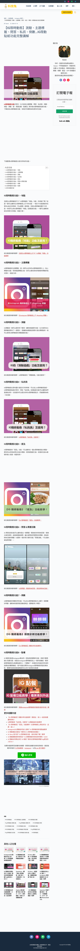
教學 (67, 6)
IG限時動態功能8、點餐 (13, 186)
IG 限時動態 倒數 (32, 819)
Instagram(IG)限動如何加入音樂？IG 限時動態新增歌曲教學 (27, 729)
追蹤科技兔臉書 (67, 12)
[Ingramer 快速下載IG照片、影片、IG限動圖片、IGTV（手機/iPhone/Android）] (44, 885)
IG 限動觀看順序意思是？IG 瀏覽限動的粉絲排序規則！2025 (27, 737)
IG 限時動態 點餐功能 (23, 832)
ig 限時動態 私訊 (35, 829)
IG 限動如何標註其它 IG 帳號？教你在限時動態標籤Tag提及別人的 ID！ (8, 875)
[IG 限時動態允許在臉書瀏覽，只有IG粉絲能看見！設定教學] (9, 885)
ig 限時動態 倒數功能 (10, 823)
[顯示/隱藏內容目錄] (46, 167)
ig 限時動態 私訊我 (10, 832)
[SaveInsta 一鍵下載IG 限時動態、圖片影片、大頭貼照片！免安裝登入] (21, 866)
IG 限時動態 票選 (9, 829)
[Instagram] (68, 1)
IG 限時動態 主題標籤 (20, 819)
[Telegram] (75, 1)
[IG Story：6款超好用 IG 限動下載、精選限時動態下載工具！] (33, 866)
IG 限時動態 (8, 819)
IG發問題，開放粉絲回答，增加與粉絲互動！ (33, 588)
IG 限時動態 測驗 (33, 826)
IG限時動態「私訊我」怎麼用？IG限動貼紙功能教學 (25, 722)
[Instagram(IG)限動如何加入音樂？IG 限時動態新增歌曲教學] (9, 849)
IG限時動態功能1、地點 (13, 170)
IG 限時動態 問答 (37, 823)
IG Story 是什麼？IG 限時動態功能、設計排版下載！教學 (26, 734)
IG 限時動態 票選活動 (22, 829)
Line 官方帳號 (40, 748)
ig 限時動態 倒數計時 (24, 823)
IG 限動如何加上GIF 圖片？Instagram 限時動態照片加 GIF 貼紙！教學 (44, 875)
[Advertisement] (26, 51)
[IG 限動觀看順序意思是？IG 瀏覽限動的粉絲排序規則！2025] (44, 849)
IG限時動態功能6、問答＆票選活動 (16, 181)
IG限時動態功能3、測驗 (13, 174)
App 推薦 (42, 6)
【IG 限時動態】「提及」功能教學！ (30, 520)
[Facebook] (65, 1)
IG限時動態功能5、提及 (13, 179)
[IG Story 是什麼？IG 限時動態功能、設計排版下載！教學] (33, 849)
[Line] (72, 1)
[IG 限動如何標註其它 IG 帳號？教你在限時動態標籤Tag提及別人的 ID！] (9, 866)
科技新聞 (28, 6)
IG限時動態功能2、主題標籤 (14, 172)
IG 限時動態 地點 (9, 826)
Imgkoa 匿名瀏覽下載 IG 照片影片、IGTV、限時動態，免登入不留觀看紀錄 (20, 893)
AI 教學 (35, 6)
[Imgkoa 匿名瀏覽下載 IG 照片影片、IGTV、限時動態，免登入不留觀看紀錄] (21, 885)
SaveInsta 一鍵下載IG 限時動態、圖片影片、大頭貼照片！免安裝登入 (20, 875)
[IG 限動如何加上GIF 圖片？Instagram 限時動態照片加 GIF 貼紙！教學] (44, 866)
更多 (73, 6)
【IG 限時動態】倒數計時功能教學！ (30, 646)
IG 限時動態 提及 (21, 826)
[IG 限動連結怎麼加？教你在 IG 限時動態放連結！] (21, 849)
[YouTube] (68, 80)
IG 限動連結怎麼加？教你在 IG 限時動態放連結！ (24, 732)
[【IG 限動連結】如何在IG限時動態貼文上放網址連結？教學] (33, 885)
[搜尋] (75, 12)
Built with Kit (64, 121)
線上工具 (59, 6)
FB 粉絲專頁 (19, 748)
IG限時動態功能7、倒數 (13, 183)
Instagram (28, 748)
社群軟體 (50, 6)
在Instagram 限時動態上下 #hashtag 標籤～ (33, 315)
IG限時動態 (35, 832)
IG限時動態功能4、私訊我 (13, 177)
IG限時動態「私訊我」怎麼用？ (29, 437)
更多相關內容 (10, 188)
